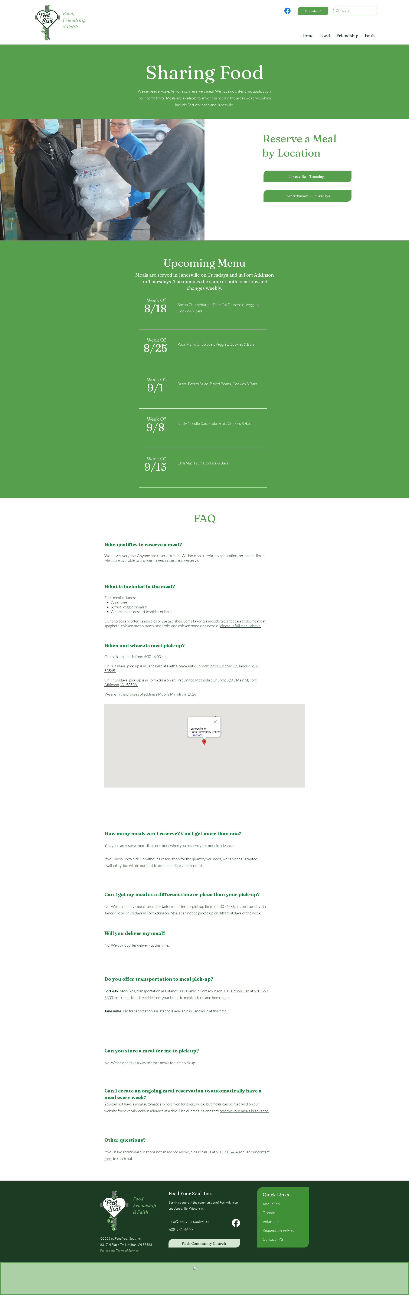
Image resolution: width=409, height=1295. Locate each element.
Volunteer (271, 1221)
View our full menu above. (240, 625)
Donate (269, 1212)
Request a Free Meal (279, 1230)
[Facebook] (287, 11)
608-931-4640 (228, 1152)
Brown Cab (240, 991)
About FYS (271, 1204)
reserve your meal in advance (210, 845)
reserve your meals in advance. (244, 1110)
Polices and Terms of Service (119, 1251)
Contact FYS (273, 1239)
